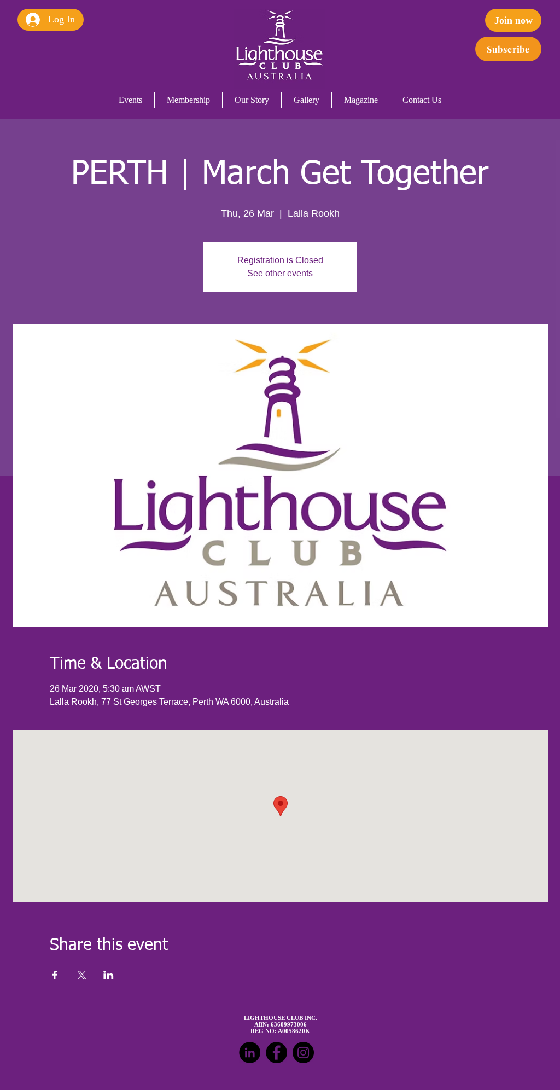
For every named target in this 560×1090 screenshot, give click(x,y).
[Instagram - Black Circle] (303, 1052)
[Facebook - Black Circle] (276, 1052)
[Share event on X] (82, 975)
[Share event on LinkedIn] (108, 975)
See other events (280, 273)
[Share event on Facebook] (55, 975)
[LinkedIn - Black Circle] (249, 1052)
